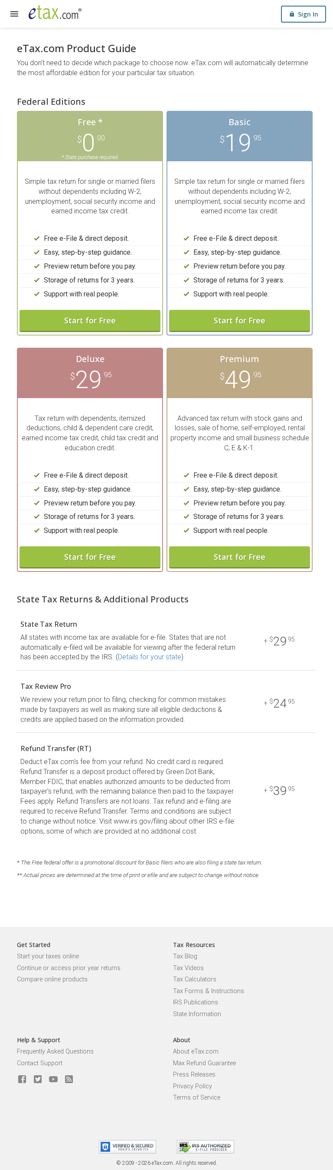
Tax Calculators (194, 979)
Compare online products (52, 979)
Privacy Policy (192, 1086)
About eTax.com (196, 1051)
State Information (197, 1014)
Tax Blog (185, 956)
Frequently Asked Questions (55, 1051)
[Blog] (69, 1080)
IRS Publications (195, 1002)
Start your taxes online (48, 956)
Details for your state (149, 657)
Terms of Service (196, 1097)
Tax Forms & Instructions (208, 991)
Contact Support (39, 1063)
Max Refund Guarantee (204, 1063)
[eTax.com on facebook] (22, 1080)
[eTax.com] (55, 12)
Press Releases (194, 1074)
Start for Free (90, 320)
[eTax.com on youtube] (53, 1080)
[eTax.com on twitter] (38, 1080)
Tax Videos (188, 968)
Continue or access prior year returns (69, 968)
